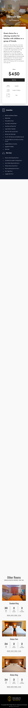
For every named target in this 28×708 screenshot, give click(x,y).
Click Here (14, 4)
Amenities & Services (13, 24)
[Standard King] (14, 593)
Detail (4, 24)
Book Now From (14, 615)
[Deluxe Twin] (14, 628)
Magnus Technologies (14, 706)
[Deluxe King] (14, 664)
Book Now (14, 80)
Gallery (23, 24)
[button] (25, 9)
